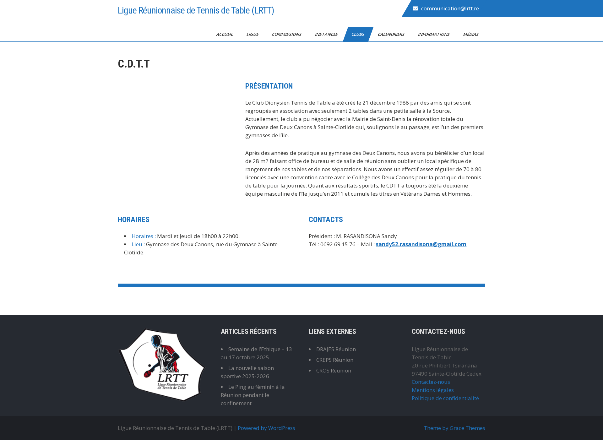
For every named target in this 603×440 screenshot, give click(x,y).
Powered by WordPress (266, 428)
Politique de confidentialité (445, 398)
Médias (471, 34)
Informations (434, 34)
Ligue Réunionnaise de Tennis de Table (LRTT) (196, 10)
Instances (327, 34)
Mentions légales (433, 390)
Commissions (287, 34)
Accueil (225, 34)
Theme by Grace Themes (454, 428)
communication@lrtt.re (450, 8)
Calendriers (391, 34)
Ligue (253, 34)
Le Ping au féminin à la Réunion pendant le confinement (253, 395)
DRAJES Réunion (336, 349)
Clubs (358, 34)
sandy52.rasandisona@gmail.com (421, 244)
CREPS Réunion (334, 359)
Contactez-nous (431, 381)
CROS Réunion (333, 370)
